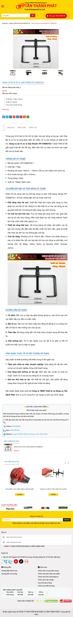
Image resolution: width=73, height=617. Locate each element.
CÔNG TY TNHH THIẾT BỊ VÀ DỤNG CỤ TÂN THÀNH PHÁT (24, 546)
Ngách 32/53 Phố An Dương (14, 537)
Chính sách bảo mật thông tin (48, 577)
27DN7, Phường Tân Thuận (13, 542)
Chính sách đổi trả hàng (46, 586)
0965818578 (16, 426)
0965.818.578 (14, 430)
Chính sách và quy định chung (48, 571)
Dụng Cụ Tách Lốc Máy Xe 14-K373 (53, 489)
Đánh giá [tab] (32, 127)
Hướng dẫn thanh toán (9, 571)
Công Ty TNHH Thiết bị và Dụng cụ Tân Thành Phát (30, 434)
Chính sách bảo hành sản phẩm (49, 574)
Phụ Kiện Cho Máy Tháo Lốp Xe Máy (20, 489)
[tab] (4, 127)
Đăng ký (66, 520)
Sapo (36, 614)
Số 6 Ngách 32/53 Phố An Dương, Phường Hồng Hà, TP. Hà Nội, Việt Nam (35, 557)
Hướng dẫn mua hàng (9, 574)
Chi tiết (19, 494)
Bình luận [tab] (22, 127)
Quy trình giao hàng (45, 583)
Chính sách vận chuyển (46, 580)
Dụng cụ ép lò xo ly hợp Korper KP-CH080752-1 (28, 447)
